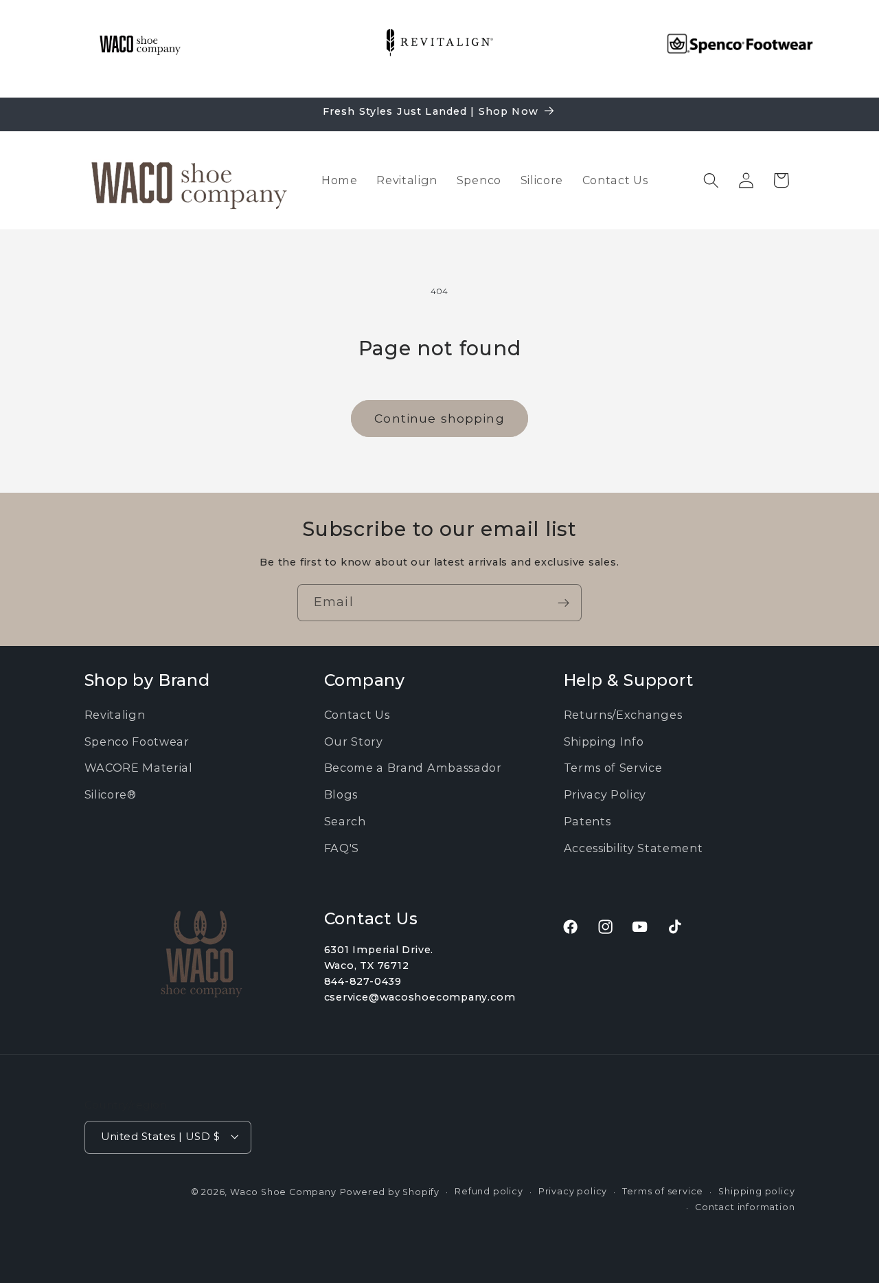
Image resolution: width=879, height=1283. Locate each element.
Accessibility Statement (633, 848)
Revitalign (115, 715)
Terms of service (662, 1190)
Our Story (353, 741)
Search (345, 821)
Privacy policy (572, 1190)
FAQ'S (341, 848)
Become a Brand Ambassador (413, 768)
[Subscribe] (563, 602)
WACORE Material (138, 768)
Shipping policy (756, 1190)
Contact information (745, 1206)
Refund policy (489, 1190)
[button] (711, 180)
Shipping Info (604, 741)
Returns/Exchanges (623, 715)
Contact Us (357, 715)
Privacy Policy (605, 794)
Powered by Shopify (390, 1191)
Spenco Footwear (137, 741)
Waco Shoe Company (283, 1191)
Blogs (341, 794)
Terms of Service (613, 768)
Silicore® (110, 794)
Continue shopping (439, 418)
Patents (587, 821)
